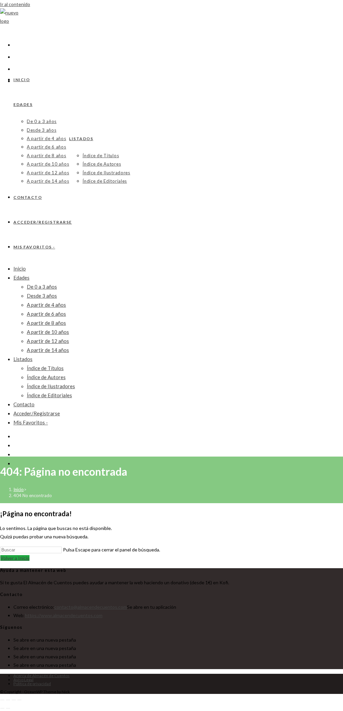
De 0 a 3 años (42, 287)
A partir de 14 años (48, 350)
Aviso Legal (23, 679)
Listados (22, 359)
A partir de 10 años (48, 332)
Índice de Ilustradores (51, 386)
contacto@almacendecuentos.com (90, 607)
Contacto (24, 404)
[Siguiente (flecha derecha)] (8, 708)
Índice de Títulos (45, 368)
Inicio (19, 268)
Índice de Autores (46, 377)
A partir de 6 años (46, 314)
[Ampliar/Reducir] (2, 700)
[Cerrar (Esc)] (19, 700)
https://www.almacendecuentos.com (63, 615)
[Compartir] (13, 700)
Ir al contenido (15, 4)
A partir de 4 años (46, 305)
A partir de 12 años (48, 341)
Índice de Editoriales (49, 395)
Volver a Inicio (14, 558)
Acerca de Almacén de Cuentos (41, 675)
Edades (21, 278)
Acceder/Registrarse (36, 413)
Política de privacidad (32, 683)
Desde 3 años (42, 296)
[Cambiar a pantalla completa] (8, 700)
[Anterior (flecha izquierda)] (2, 708)
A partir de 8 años (46, 323)
